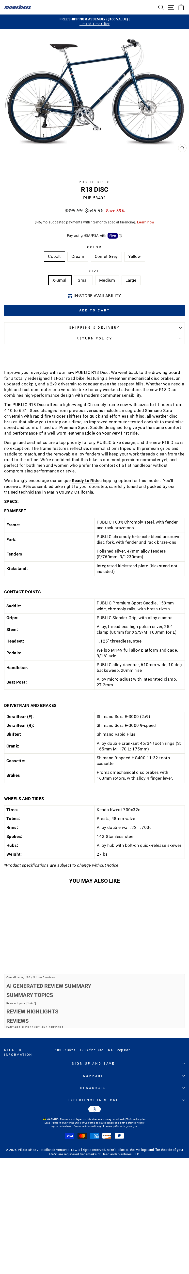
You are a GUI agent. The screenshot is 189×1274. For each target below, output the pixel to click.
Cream (77, 256)
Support (93, 1076)
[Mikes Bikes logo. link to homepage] (17, 7)
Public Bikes (94, 182)
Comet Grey (106, 256)
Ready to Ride (85, 480)
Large (131, 280)
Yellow (134, 256)
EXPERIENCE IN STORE (93, 1100)
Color (94, 247)
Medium (107, 280)
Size (94, 271)
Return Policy (95, 338)
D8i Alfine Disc (91, 1050)
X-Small (59, 280)
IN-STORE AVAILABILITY (97, 295)
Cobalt (54, 256)
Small (83, 280)
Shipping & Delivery (94, 327)
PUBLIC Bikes (64, 1050)
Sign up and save (93, 1063)
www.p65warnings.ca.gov (121, 1126)
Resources (93, 1088)
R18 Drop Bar (119, 1050)
